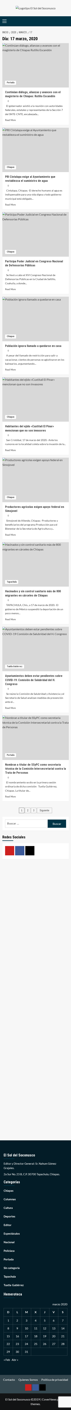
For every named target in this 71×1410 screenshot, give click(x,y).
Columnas (10, 1199)
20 (53, 1336)
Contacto (9, 1379)
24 (26, 1344)
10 (26, 1328)
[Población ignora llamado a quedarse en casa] (35, 319)
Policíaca (9, 1251)
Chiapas (10, 167)
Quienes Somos (28, 1379)
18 (35, 1336)
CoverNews (49, 1399)
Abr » (15, 1359)
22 (8, 1344)
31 (26, 1351)
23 (17, 1344)
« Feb (7, 1359)
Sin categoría (12, 1268)
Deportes (9, 1216)
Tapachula (12, 582)
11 (35, 1328)
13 (53, 1328)
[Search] (66, 21)
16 (17, 1336)
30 (17, 1351)
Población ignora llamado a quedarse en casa (33, 346)
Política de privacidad (54, 1379)
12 (44, 1328)
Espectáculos (12, 1233)
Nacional (9, 1242)
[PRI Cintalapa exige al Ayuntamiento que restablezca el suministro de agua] (35, 150)
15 (8, 1336)
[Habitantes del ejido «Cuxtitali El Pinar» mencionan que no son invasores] (35, 399)
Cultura (8, 1208)
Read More (10, 120)
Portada (10, 82)
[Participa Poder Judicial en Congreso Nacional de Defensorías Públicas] (35, 234)
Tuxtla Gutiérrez (14, 666)
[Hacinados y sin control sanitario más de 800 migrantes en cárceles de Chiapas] (35, 564)
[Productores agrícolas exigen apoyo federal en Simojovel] (35, 480)
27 (53, 1344)
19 (44, 1336)
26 (44, 1344)
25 (35, 1344)
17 (26, 1336)
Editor (7, 1225)
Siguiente (44, 810)
